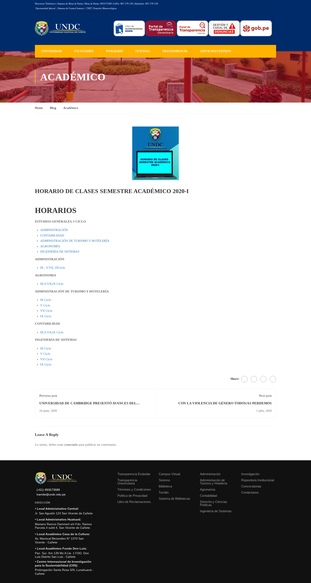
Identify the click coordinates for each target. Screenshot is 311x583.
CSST (89, 8)
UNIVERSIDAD (51, 51)
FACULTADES (84, 51)
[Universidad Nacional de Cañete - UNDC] (60, 28)
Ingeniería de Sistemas (216, 511)
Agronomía (207, 489)
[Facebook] (244, 379)
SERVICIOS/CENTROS (215, 51)
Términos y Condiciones (134, 489)
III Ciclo (45, 300)
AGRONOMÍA (50, 246)
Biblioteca (165, 486)
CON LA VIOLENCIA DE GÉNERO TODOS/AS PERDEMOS (225, 403)
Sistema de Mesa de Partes (70, 3)
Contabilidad (208, 495)
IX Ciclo (45, 316)
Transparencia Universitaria (127, 481)
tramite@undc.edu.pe (51, 494)
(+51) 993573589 (48, 489)
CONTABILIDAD (52, 235)
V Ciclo (45, 305)
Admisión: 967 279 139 (146, 3)
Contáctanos (250, 492)
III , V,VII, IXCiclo (52, 267)
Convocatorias (251, 486)
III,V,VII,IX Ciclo (51, 283)
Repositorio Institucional (257, 480)
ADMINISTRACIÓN (54, 230)
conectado (71, 444)
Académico (70, 108)
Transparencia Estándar (133, 474)
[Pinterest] (263, 379)
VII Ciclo (46, 310)
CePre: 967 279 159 (123, 3)
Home (39, 108)
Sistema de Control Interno (71, 8)
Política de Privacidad (132, 495)
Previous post (48, 395)
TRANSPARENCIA (174, 51)
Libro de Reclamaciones (134, 502)
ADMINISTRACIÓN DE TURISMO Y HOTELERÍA (74, 240)
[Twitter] (254, 379)
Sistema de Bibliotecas (174, 498)
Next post (265, 395)
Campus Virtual (169, 474)
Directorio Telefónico (45, 3)
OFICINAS (142, 51)
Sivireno (164, 480)
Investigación (250, 474)
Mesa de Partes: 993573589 (98, 3)
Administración (210, 474)
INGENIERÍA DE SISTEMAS (59, 251)
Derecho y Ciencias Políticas (213, 503)
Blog (53, 108)
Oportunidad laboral (45, 8)
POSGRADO (114, 51)
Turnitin (164, 492)
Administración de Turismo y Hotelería (213, 481)
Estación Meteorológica (105, 8)
